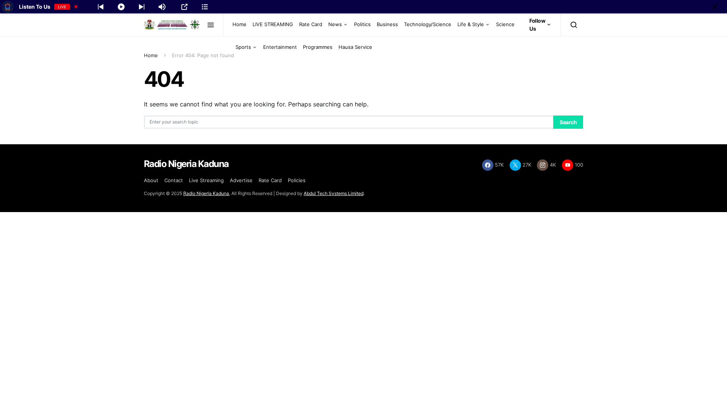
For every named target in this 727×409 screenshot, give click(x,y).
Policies (297, 180)
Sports (243, 47)
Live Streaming (206, 180)
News (335, 24)
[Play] (121, 6)
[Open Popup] (184, 6)
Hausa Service (355, 47)
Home (239, 24)
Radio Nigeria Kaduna (206, 193)
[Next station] (100, 6)
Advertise (241, 180)
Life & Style (470, 24)
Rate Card (310, 24)
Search (568, 122)
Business (387, 24)
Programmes (317, 47)
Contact (173, 180)
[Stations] (204, 6)
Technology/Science (427, 24)
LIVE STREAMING (273, 24)
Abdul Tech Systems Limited (334, 193)
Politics (362, 24)
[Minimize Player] (714, 6)
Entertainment (280, 47)
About (151, 180)
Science (505, 24)
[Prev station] (141, 6)
